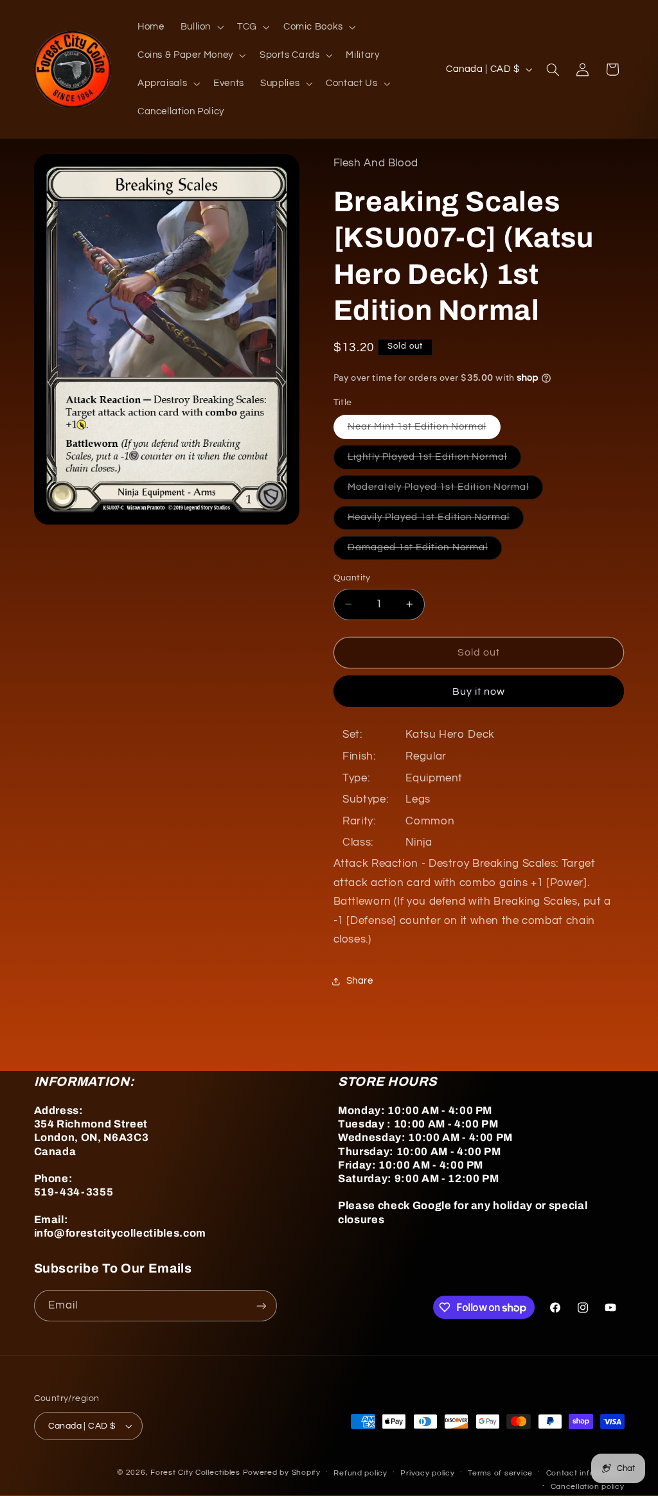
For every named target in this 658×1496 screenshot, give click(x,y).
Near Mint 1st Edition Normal (424, 430)
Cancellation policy (588, 1486)
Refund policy (360, 1473)
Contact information (585, 1473)
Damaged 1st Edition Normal (425, 551)
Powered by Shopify (282, 1472)
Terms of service (500, 1473)
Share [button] (359, 981)
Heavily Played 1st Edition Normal (436, 521)
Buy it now (479, 691)
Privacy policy (427, 1473)
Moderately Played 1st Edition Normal (446, 491)
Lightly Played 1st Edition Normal (435, 460)
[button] (200, 27)
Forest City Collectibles (195, 1472)
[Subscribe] (261, 1305)
